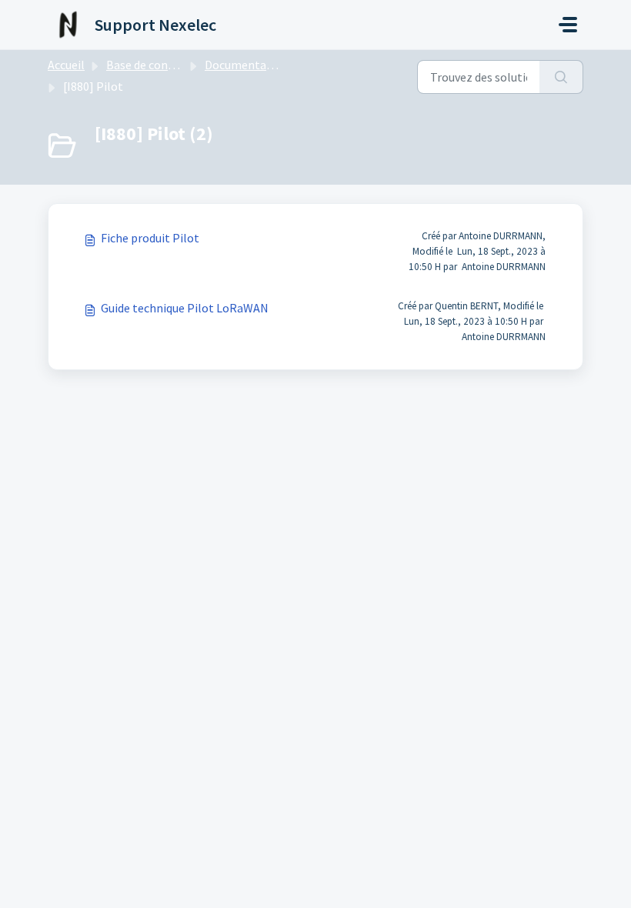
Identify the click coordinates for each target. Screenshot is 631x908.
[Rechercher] (561, 77)
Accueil (66, 64)
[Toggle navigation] (568, 24)
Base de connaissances (165, 64)
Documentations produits (273, 64)
